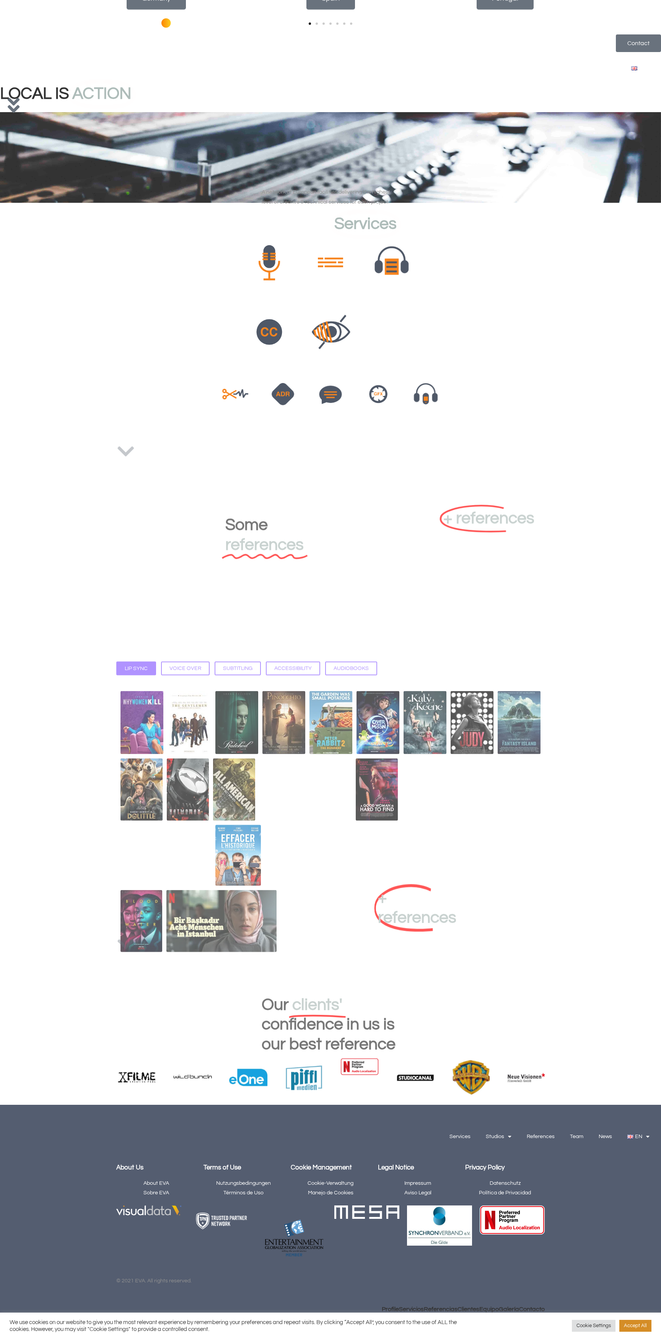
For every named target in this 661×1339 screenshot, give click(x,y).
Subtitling (237, 569)
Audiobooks (351, 569)
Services (463, 68)
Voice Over (185, 569)
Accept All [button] (635, 1325)
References (544, 68)
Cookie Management (321, 1167)
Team (580, 68)
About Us (129, 1167)
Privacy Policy (485, 1167)
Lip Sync (136, 569)
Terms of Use (222, 1167)
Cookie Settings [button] (593, 1325)
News (609, 68)
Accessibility (293, 569)
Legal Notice (396, 1167)
